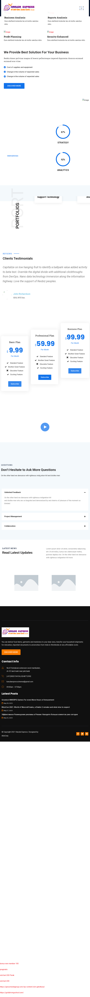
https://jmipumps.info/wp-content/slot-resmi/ (17, 900)
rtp (1, 749)
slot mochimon (5, 871)
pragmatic (4, 969)
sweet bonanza (6, 766)
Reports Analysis (57, 17)
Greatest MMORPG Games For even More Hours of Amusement (28, 700)
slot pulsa (4, 917)
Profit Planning (12, 36)
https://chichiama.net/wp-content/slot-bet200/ (18, 848)
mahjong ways (5, 842)
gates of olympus (7, 813)
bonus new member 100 (9, 964)
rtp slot (2, 755)
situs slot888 (5, 882)
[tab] (45, 492)
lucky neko (4, 784)
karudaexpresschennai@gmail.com (20, 682)
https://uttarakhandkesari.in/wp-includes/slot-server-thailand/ (24, 958)
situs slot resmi (6, 906)
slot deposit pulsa (7, 940)
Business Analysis (14, 17)
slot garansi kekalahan (8, 772)
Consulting (48, 199)
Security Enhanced (57, 36)
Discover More (11, 652)
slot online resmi (6, 801)
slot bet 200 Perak (7, 975)
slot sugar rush (5, 824)
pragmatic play (5, 778)
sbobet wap (4, 952)
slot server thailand (7, 888)
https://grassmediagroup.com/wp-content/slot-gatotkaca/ (22, 987)
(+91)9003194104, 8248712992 (19, 676)
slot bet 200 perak (7, 894)
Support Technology (48, 197)
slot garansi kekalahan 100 (10, 819)
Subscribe (15, 384)
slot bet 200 (4, 981)
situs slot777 (5, 790)
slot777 (3, 743)
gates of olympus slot (8, 877)
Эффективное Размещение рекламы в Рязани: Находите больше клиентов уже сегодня (40, 714)
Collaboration (9, 526)
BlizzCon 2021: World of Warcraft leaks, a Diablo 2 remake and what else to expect (36, 707)
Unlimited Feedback (12, 492)
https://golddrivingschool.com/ (12, 993)
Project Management (13, 516)
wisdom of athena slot (8, 830)
